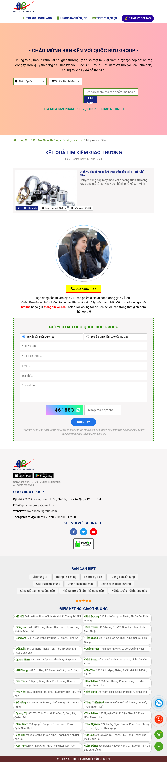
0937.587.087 (85, 289)
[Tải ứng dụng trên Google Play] (44, 476)
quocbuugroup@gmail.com (38, 505)
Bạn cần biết (83, 569)
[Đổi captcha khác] (78, 410)
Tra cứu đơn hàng (39, 18)
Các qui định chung (48, 583)
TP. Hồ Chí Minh (28, 208)
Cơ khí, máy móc (73, 140)
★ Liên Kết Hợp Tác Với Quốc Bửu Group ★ (83, 758)
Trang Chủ (23, 140)
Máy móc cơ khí (96, 140)
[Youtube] (93, 531)
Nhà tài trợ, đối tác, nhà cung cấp (83, 590)
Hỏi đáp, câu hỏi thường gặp (129, 590)
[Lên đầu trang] (158, 746)
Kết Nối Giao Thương (46, 140)
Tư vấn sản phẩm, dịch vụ (40, 336)
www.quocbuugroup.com (40, 511)
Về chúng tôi (40, 577)
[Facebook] (73, 531)
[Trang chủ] (23, 6)
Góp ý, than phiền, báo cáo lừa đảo (109, 336)
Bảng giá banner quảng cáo (37, 590)
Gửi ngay (83, 422)
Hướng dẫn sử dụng (73, 18)
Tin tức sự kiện (106, 18)
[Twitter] (83, 531)
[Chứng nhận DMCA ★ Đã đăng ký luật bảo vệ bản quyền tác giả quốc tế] (83, 543)
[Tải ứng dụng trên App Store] (23, 476)
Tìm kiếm (90, 100)
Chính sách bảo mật (80, 583)
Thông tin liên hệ (66, 577)
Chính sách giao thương (116, 583)
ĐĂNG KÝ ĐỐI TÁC (139, 18)
